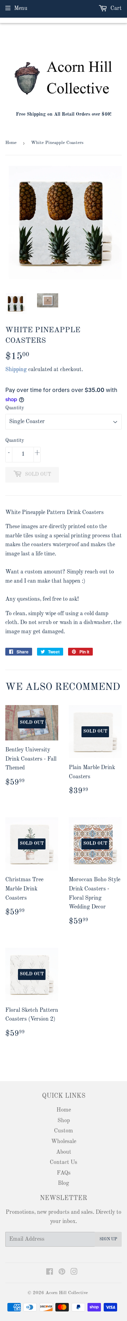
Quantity (14, 407)
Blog (63, 1183)
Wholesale (63, 1141)
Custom (63, 1131)
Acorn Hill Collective (67, 1293)
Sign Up (108, 1239)
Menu (21, 8)
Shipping (16, 370)
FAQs (64, 1173)
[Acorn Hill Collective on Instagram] (74, 1273)
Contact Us (63, 1162)
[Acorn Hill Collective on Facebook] (49, 1273)
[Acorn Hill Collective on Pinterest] (62, 1273)
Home (11, 142)
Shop (64, 1121)
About (63, 1152)
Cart (115, 8)
